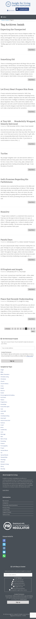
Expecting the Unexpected (13, 29)
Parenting (3, 441)
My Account (11, 10)
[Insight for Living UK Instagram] (4, 548)
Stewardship (4, 457)
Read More (32, 49)
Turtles (4, 153)
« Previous (7, 328)
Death (2, 388)
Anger (2, 370)
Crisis (2, 386)
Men (2, 436)
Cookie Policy (6, 510)
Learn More (6, 490)
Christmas (3, 379)
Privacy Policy (6, 507)
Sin (1, 452)
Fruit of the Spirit (5, 406)
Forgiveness (4, 402)
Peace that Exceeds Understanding (17, 299)
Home (3, 20)
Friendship (3, 404)
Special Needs (4, 455)
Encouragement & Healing (7, 395)
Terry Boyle (22, 271)
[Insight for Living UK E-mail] (4, 552)
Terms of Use (6, 514)
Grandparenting (5, 416)
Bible (2, 372)
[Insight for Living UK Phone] (4, 555)
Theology (3, 459)
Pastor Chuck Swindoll (27, 126)
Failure (2, 400)
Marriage (3, 434)
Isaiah (7, 20)
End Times (3, 397)
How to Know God (5, 420)
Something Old (8, 59)
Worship (3, 469)
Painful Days (6, 239)
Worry (2, 466)
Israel (2, 425)
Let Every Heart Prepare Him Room (17, 89)
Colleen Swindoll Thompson (27, 242)
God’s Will (3, 411)
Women (3, 462)
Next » (33, 331)
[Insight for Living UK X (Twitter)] (4, 544)
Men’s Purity (4, 439)
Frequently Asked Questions (10, 505)
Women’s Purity (5, 464)
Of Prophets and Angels (12, 269)
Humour (3, 423)
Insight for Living (23, 301)
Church (2, 381)
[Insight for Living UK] (18, 4)
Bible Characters (5, 374)
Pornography (4, 446)
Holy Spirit (3, 418)
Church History (4, 383)
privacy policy (29, 356)
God (2, 409)
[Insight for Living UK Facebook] (4, 540)
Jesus (2, 427)
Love (2, 432)
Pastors (3, 443)
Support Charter (7, 512)
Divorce (3, 390)
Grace (2, 413)
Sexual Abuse (4, 450)
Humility (5, 212)
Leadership (4, 429)
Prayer (2, 448)
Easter (2, 393)
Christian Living (5, 376)
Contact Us (5, 503)
